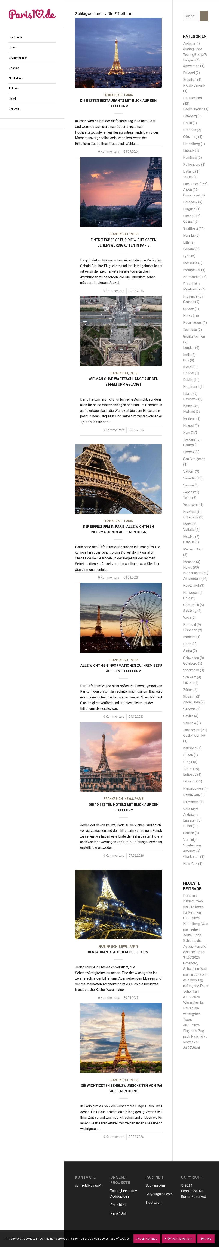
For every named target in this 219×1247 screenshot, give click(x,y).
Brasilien (189, 80)
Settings (206, 1238)
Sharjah (188, 833)
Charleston (191, 857)
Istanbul (189, 781)
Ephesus (189, 774)
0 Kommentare (108, 152)
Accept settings (146, 1238)
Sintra (187, 651)
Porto (187, 644)
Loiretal (189, 249)
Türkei (187, 769)
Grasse (188, 309)
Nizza (187, 316)
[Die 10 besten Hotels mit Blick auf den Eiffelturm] (123, 757)
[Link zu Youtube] (32, 124)
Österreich (191, 605)
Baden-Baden (193, 109)
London (188, 348)
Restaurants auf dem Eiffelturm (118, 952)
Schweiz (189, 677)
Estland (188, 171)
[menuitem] (32, 37)
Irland (187, 367)
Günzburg (190, 137)
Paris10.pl (118, 1205)
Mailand (189, 412)
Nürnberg (190, 157)
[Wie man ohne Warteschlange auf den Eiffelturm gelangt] (123, 331)
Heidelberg (191, 144)
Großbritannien (194, 336)
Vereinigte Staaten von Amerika (192, 845)
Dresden (189, 130)
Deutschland (192, 98)
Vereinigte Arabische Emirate (191, 814)
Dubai (187, 826)
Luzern (188, 683)
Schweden (191, 658)
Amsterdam (192, 579)
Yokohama (190, 505)
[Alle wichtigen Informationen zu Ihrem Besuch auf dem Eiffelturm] (123, 618)
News (128, 799)
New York (190, 864)
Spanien (189, 697)
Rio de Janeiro (194, 85)
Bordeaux (190, 202)
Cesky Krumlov (194, 735)
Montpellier (191, 270)
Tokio (187, 498)
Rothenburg (191, 165)
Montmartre (192, 289)
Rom (186, 432)
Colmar (188, 221)
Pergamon (191, 802)
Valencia (189, 723)
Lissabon (190, 630)
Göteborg (190, 663)
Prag (186, 762)
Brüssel (189, 73)
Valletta (189, 530)
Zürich (187, 690)
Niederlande (192, 573)
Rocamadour (192, 323)
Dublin (188, 380)
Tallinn (188, 177)
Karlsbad (190, 748)
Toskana (189, 439)
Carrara (188, 445)
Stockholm (191, 670)
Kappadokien (193, 788)
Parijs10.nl (118, 1213)
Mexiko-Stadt (193, 549)
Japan (187, 492)
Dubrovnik (190, 517)
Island (187, 394)
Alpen (187, 189)
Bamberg (190, 116)
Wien (187, 618)
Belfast (188, 373)
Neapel (188, 426)
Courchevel (191, 195)
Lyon (186, 256)
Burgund (189, 209)
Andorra (189, 43)
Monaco (189, 562)
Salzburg (190, 611)
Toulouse (190, 330)
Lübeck (188, 151)
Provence (190, 296)
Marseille (190, 263)
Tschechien (191, 730)
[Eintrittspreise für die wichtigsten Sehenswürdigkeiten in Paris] (123, 192)
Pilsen (188, 755)
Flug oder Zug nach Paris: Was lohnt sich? (195, 1036)
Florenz (189, 452)
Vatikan (188, 471)
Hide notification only (179, 1238)
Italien (187, 406)
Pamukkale (191, 795)
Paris (128, 95)
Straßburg (190, 228)
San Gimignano (194, 459)
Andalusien (191, 702)
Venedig (189, 478)
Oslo (186, 598)
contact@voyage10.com (93, 1185)
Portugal (189, 625)
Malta (187, 524)
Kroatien (189, 512)
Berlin (187, 123)
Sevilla (188, 716)
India (187, 355)
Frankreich (113, 95)
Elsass (188, 216)
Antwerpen (191, 66)
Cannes (188, 302)
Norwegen (191, 593)
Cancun (188, 542)
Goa (186, 360)
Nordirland (191, 387)
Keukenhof (191, 586)
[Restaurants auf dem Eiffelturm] (118, 904)
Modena (189, 419)
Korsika (189, 235)
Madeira (189, 637)
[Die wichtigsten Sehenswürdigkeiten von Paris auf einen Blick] (123, 1038)
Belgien (189, 60)
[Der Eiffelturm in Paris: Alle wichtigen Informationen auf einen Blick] (118, 479)
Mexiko (188, 537)
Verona (188, 485)
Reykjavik (190, 399)
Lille (186, 242)
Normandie (191, 277)
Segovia (189, 709)
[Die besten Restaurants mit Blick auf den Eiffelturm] (118, 53)
